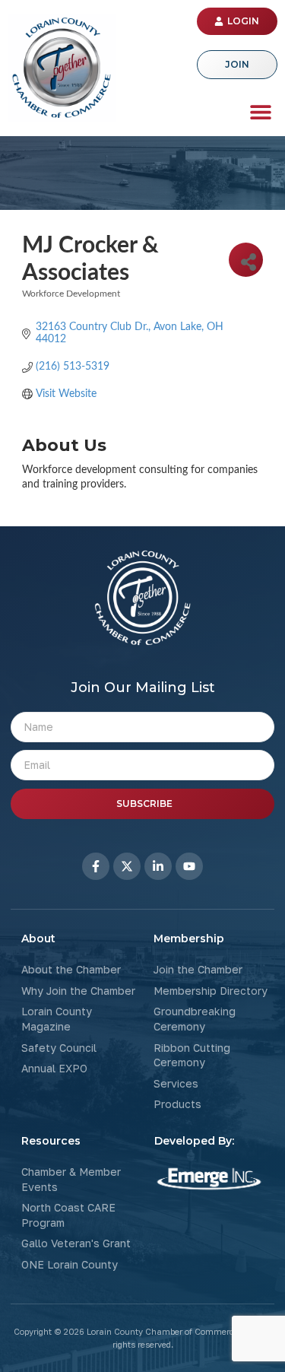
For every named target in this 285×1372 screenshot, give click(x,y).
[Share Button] (246, 260)
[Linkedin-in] (158, 866)
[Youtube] (189, 866)
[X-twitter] (127, 866)
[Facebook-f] (95, 866)
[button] (260, 111)
